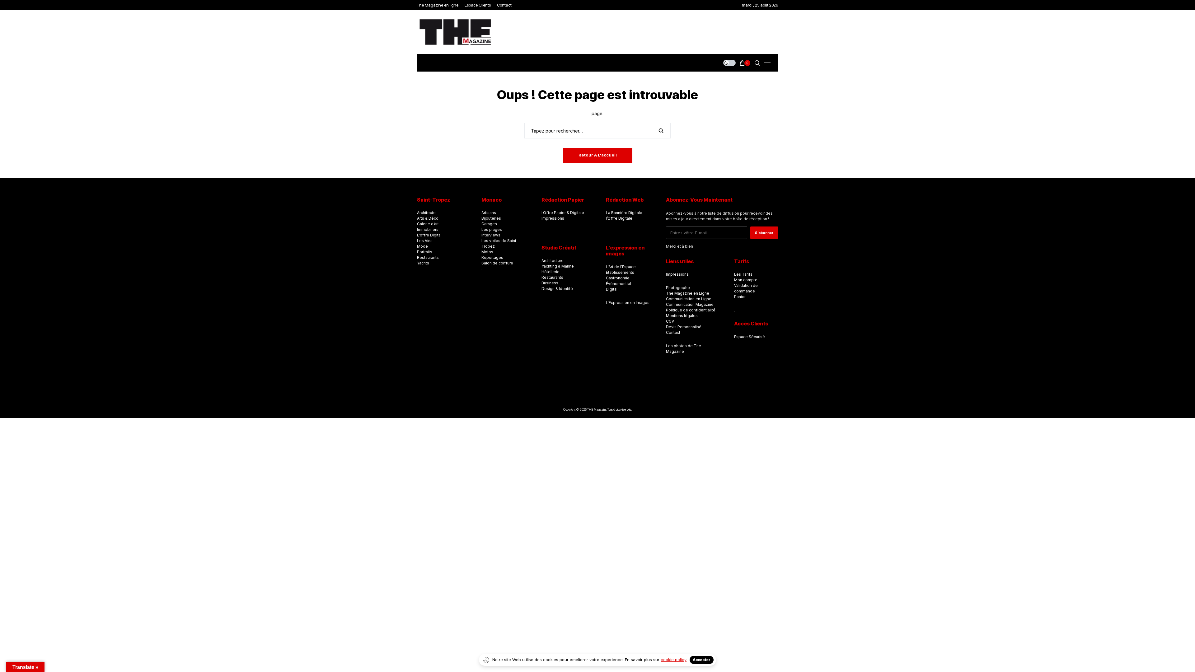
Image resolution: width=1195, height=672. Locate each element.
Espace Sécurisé (749, 336)
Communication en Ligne (688, 298)
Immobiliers (427, 229)
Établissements (620, 272)
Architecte (426, 212)
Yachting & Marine (557, 266)
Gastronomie (618, 278)
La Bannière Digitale (624, 212)
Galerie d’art (428, 224)
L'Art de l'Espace (621, 266)
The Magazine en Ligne (687, 293)
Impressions (552, 218)
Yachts (423, 263)
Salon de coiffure (497, 263)
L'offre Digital (429, 235)
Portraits (424, 252)
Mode (422, 246)
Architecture (552, 260)
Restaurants (428, 257)
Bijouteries (491, 218)
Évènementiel (618, 283)
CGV (670, 321)
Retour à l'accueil (598, 154)
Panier (740, 296)
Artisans (488, 212)
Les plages (491, 229)
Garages (489, 224)
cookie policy (674, 659)
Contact (673, 332)
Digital (611, 289)
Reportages (492, 257)
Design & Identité (557, 288)
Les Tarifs (743, 274)
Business (549, 283)
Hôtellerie (550, 271)
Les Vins (425, 240)
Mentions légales (682, 315)
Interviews (490, 235)
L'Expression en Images (627, 302)
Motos (487, 252)
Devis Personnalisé (683, 326)
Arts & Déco (427, 218)
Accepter (701, 659)
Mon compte (745, 280)
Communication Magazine (690, 304)
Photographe (678, 287)
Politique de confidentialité (690, 310)
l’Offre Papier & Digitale (562, 212)
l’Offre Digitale (619, 218)
